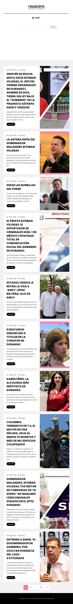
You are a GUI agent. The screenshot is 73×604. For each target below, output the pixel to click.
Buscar (53, 27)
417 (42, 587)
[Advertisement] (36, 43)
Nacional (22, 535)
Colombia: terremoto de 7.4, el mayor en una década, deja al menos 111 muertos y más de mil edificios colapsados (21, 433)
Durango (22, 70)
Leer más (11, 124)
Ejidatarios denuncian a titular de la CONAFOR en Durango (16, 337)
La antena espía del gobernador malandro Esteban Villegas (21, 145)
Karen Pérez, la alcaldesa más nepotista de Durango (18, 384)
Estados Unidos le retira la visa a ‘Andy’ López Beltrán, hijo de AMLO (20, 290)
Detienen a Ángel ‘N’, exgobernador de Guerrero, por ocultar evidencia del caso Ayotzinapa (22, 549)
